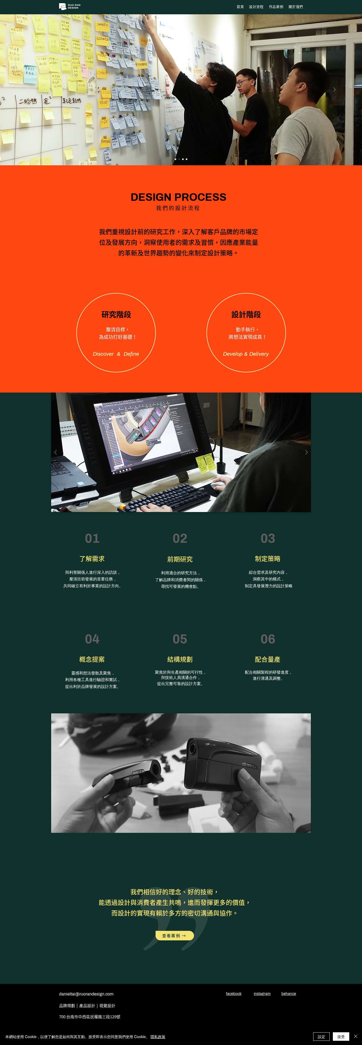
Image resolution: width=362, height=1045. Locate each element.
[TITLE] (179, 159)
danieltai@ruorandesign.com (86, 994)
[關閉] (355, 1036)
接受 (341, 1036)
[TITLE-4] (186, 159)
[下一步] (334, 89)
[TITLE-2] (183, 159)
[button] (183, 773)
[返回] (28, 89)
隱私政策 (158, 1036)
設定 (321, 1036)
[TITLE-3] (175, 159)
